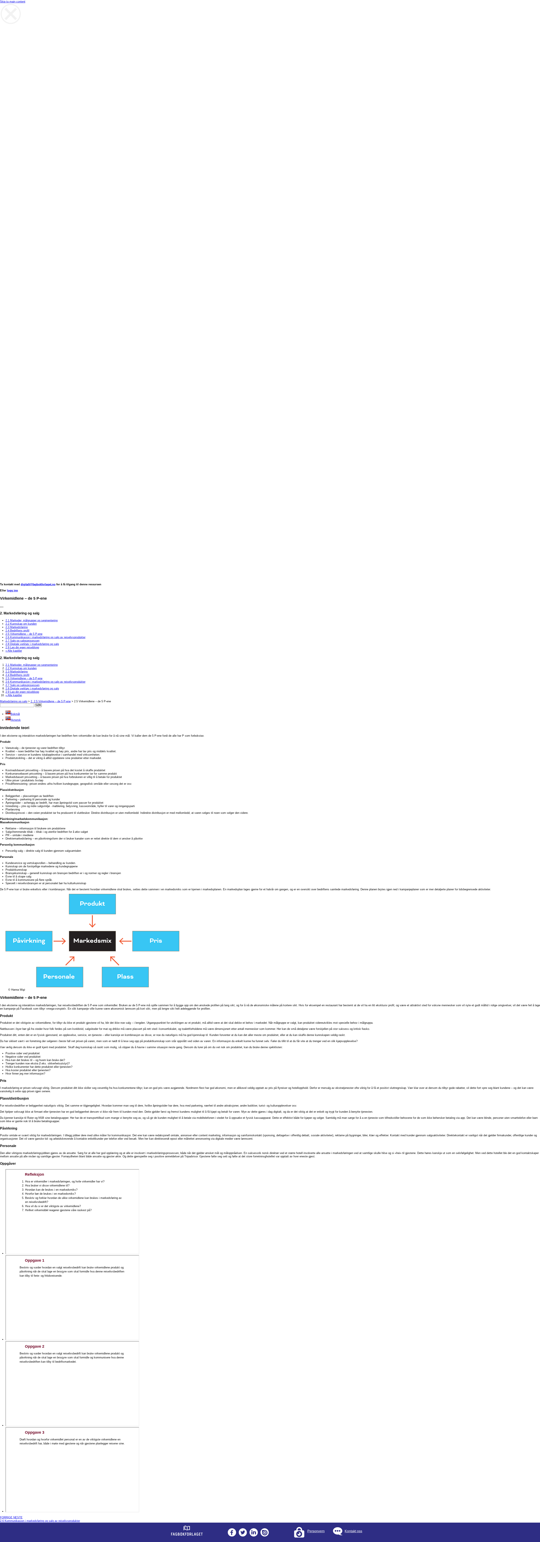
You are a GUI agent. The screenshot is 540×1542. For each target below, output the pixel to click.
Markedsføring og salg (13, 701)
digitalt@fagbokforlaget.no (38, 584)
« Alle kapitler (13, 650)
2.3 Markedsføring (16, 627)
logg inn (12, 590)
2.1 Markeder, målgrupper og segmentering (31, 620)
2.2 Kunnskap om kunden (21, 623)
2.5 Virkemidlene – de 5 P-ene (23, 633)
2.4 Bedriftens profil (17, 630)
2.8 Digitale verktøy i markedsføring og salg (32, 644)
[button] (12, 714)
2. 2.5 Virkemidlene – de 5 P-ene (51, 701)
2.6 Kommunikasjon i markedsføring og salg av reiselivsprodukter (45, 637)
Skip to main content (12, 1)
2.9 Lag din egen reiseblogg (22, 647)
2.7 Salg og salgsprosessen (22, 640)
